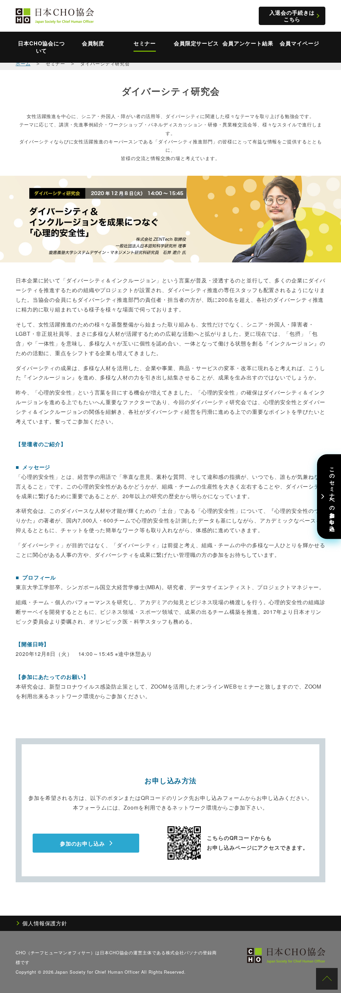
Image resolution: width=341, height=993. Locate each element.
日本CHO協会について (41, 47)
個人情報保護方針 (44, 923)
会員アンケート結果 (247, 43)
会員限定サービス (196, 43)
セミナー (145, 43)
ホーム (23, 63)
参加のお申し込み (82, 843)
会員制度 (93, 43)
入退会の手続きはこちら (291, 16)
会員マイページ (299, 43)
